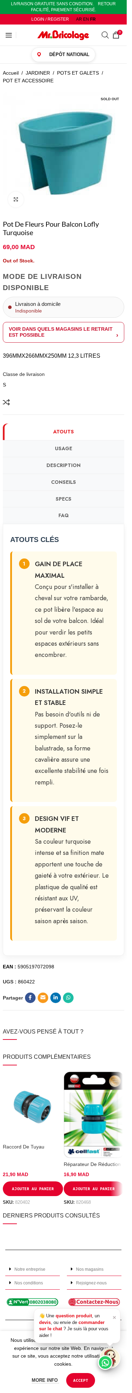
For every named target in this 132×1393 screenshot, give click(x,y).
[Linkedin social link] (55, 998)
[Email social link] (43, 998)
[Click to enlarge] (16, 199)
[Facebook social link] (30, 998)
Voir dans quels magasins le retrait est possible (61, 332)
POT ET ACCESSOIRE (28, 80)
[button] (32, 1269)
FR (93, 19)
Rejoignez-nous (91, 1283)
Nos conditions (28, 1283)
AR (79, 19)
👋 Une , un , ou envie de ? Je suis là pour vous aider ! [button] (77, 1325)
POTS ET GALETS (78, 73)
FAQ (63, 515)
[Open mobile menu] (9, 35)
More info (45, 1380)
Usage (63, 448)
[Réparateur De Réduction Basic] (94, 1115)
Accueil (11, 73)
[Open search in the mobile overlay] (105, 35)
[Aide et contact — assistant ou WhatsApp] (109, 1357)
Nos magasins (89, 1269)
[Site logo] (63, 34)
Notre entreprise (29, 1269)
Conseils (63, 482)
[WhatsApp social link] (68, 998)
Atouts (63, 431)
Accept (80, 1380)
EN (86, 19)
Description (63, 465)
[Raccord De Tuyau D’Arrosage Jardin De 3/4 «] (33, 1106)
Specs (63, 498)
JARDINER (38, 73)
